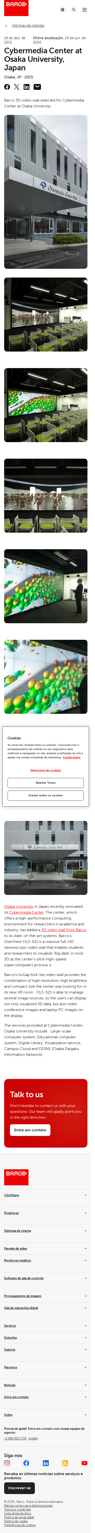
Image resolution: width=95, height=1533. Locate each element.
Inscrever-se (19, 1488)
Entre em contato (16, 1397)
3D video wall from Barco (63, 930)
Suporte (9, 1349)
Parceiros (10, 1367)
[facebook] (7, 87)
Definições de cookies (45, 770)
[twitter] (17, 87)
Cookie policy (71, 757)
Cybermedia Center (26, 912)
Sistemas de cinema (17, 1231)
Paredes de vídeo (15, 1248)
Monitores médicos (17, 1260)
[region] (45, 766)
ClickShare (11, 1195)
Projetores (11, 1213)
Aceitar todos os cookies (45, 795)
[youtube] (84, 1463)
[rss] (65, 1463)
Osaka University (18, 906)
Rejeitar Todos (46, 782)
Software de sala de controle (24, 1278)
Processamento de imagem (22, 1296)
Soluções (10, 1337)
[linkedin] (26, 87)
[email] (37, 87)
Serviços (10, 1326)
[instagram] (7, 1463)
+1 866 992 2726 (21, 1438)
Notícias (9, 1385)
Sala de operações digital (21, 1308)
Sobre (8, 1415)
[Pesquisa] (74, 10)
